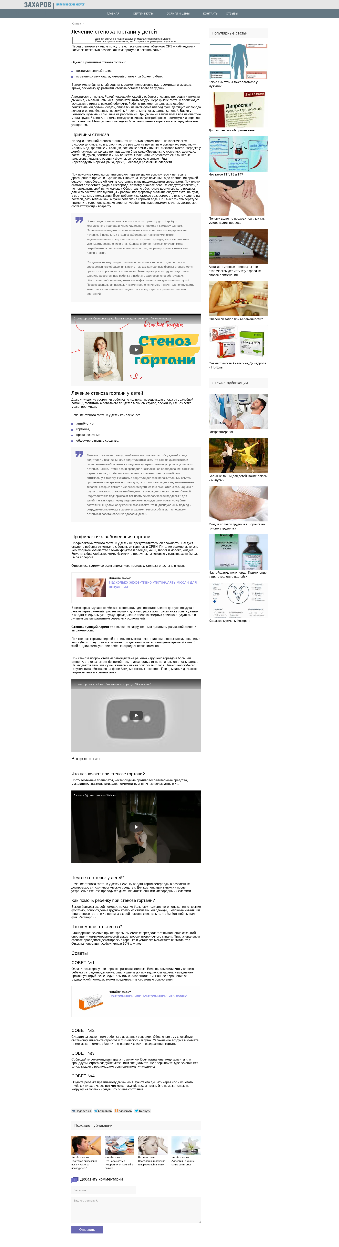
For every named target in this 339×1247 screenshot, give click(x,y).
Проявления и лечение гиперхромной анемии (151, 1163)
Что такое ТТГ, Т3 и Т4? (226, 174)
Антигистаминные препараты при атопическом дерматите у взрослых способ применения (235, 271)
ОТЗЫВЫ (232, 13)
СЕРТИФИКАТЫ (143, 13)
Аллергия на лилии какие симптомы (182, 1163)
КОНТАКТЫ (210, 13)
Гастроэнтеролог (221, 432)
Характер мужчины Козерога (230, 620)
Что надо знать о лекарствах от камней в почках (119, 1165)
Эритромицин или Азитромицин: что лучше (148, 996)
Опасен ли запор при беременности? (236, 319)
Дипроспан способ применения (232, 130)
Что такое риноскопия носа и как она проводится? (84, 1165)
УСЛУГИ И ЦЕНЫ (178, 13)
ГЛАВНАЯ (113, 13)
